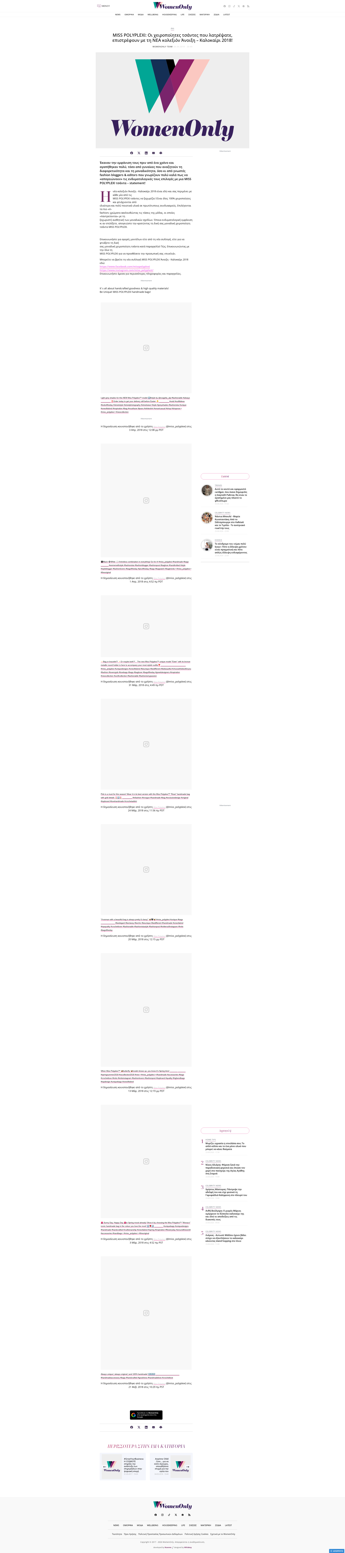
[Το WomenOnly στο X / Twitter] (238, 6)
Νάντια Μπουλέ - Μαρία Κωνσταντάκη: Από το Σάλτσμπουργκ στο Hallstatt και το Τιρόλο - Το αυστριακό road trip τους (230, 522)
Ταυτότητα (117, 1534)
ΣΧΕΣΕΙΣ (192, 14)
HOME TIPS (211, 1139)
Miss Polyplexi (159, 427)
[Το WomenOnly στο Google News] (242, 6)
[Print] (160, 153)
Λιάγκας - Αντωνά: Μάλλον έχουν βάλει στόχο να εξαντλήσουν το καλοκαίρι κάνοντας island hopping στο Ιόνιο (226, 1238)
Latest (225, 476)
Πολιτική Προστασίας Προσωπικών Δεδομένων (160, 1534)
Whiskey (188, 1547)
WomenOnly (172, 1505)
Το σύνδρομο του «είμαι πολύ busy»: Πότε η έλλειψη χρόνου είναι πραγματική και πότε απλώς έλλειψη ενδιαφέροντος (231, 548)
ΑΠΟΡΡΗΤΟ (338, 1551)
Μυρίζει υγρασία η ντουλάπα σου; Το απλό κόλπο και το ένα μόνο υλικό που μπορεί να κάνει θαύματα (226, 1146)
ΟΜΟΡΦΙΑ (129, 14)
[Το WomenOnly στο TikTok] (233, 6)
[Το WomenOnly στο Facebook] (224, 6)
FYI (172, 28)
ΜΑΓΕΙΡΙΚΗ (205, 14)
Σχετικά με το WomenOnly (222, 1534)
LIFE (182, 14)
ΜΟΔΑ (141, 14)
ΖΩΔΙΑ (216, 14)
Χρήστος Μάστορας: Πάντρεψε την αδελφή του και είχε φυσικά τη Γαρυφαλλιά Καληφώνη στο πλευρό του (226, 1192)
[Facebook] (131, 153)
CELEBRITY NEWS (222, 512)
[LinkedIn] (146, 153)
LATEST (226, 14)
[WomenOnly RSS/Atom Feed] (247, 6)
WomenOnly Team (163, 46)
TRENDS (218, 485)
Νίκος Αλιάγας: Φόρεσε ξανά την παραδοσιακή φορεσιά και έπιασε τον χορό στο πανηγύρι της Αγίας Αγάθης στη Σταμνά (225, 1169)
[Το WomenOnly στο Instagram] (228, 6)
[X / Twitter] (139, 153)
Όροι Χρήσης (130, 1534)
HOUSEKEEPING (169, 14)
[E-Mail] (153, 153)
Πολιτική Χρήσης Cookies (196, 1534)
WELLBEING (153, 14)
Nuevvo (168, 1547)
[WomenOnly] (172, 6)
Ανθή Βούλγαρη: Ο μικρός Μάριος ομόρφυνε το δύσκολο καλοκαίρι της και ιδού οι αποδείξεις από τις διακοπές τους (225, 1215)
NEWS (117, 14)
